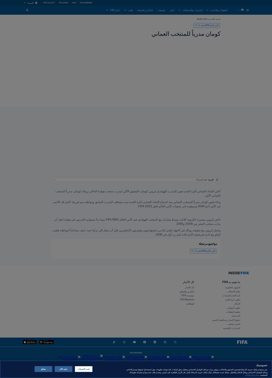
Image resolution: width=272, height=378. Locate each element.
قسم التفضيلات (84, 369)
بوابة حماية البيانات (252, 375)
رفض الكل (63, 369)
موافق (43, 369)
